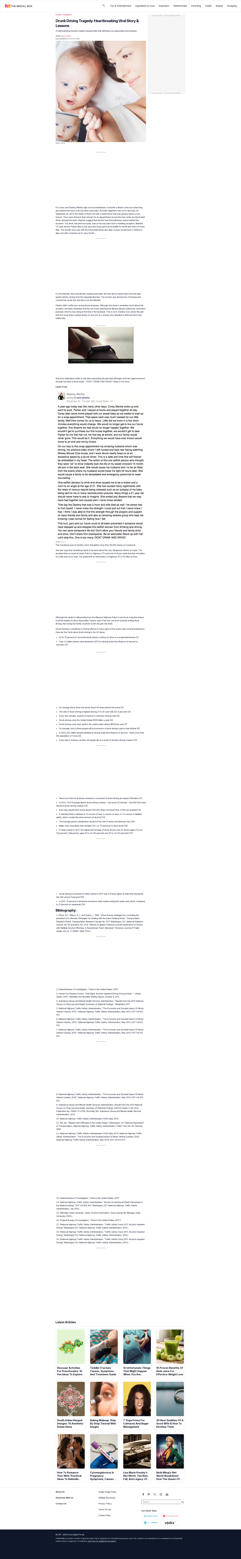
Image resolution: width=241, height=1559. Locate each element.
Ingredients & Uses (145, 6)
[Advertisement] (101, 172)
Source (63, 542)
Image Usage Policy (107, 1492)
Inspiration (164, 6)
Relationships (180, 6)
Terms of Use (104, 1509)
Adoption (67, 14)
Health (208, 6)
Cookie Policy (104, 1515)
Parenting (196, 6)
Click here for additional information (102, 1541)
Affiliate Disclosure (106, 1497)
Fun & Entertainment (120, 6)
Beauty (219, 6)
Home (58, 14)
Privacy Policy (104, 1503)
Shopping (232, 6)
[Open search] (103, 6)
